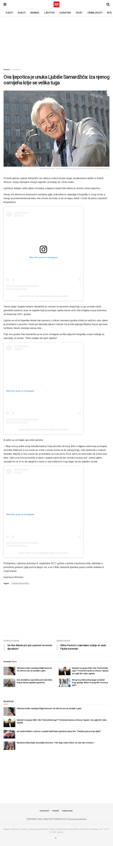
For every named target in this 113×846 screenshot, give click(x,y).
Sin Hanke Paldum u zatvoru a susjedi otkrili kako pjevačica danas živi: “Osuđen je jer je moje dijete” (59, 731)
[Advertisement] (56, 41)
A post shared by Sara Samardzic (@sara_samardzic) (43, 296)
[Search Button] (108, 4)
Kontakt (55, 811)
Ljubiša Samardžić (20, 583)
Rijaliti (21, 13)
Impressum (44, 811)
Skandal (34, 13)
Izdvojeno (16, 70)
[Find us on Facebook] (55, 838)
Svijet (79, 13)
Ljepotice (49, 13)
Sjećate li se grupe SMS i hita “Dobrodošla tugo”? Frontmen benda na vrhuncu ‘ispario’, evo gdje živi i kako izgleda (90, 670)
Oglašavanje (67, 811)
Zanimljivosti (94, 13)
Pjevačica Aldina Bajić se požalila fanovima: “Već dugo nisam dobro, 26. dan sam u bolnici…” (56, 743)
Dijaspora (65, 13)
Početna (7, 70)
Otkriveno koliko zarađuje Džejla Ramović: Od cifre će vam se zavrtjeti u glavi (49, 708)
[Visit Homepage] (56, 4)
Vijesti (9, 13)
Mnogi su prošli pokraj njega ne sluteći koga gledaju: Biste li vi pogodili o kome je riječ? (90, 682)
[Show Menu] (5, 4)
